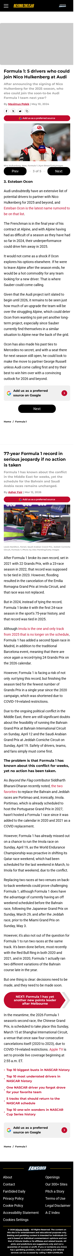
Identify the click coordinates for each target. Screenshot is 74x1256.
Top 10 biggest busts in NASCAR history (38, 1070)
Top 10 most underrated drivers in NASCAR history (33, 1079)
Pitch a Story (54, 1191)
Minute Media (22, 1229)
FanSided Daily (14, 1191)
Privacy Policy (13, 1198)
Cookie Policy (13, 1206)
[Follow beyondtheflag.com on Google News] (64, 393)
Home (7, 421)
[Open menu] (6, 5)
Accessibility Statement (21, 1213)
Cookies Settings (15, 1220)
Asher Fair (15, 492)
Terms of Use (55, 1198)
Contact (9, 1184)
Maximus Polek (18, 104)
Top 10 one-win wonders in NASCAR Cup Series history (34, 1112)
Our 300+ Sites (56, 1184)
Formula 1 (21, 421)
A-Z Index (52, 1213)
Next (58, 171)
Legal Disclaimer (57, 1206)
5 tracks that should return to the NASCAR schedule (33, 1101)
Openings (52, 1177)
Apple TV (56, 1049)
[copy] (27, 111)
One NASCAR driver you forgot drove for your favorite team (35, 1090)
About (7, 1177)
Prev (15, 171)
